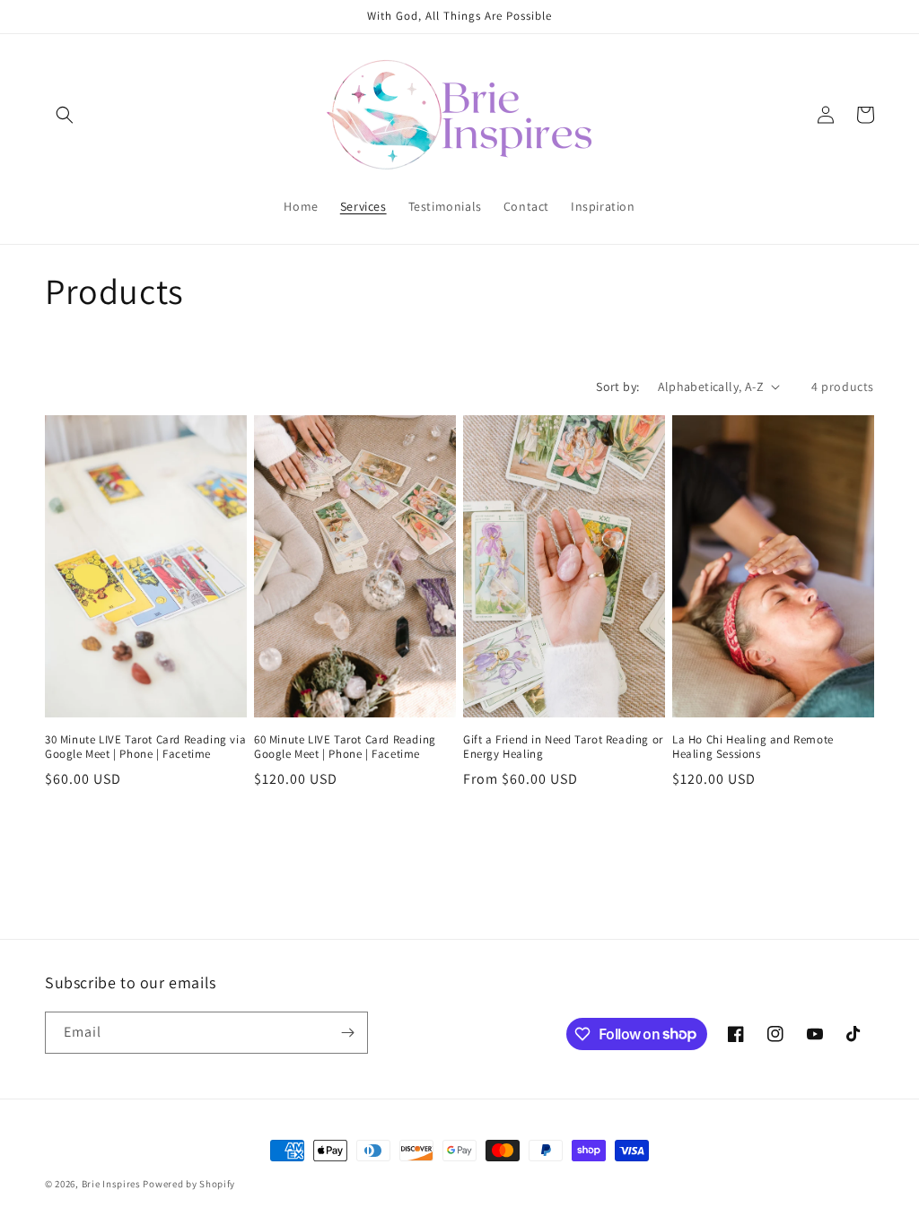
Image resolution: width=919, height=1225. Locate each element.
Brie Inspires (111, 1183)
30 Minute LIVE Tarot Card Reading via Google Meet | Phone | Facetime (145, 747)
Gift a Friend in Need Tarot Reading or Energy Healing (563, 747)
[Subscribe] (347, 1033)
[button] (64, 115)
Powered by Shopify (189, 1183)
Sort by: (617, 386)
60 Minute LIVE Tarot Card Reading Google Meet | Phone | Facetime (345, 747)
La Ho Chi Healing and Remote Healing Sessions (753, 747)
